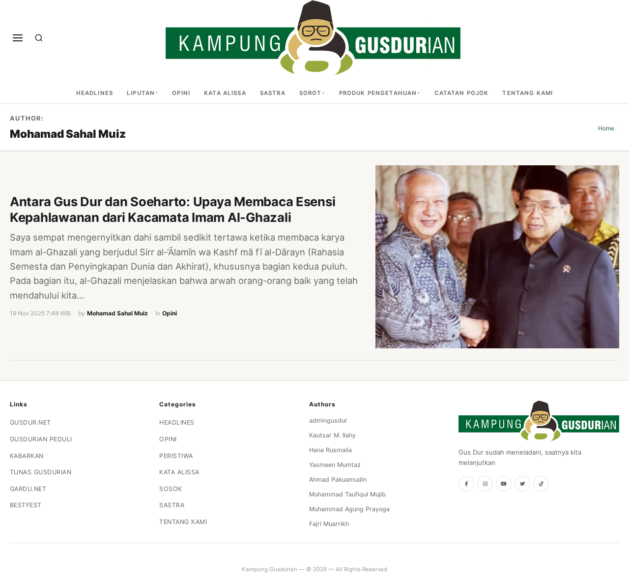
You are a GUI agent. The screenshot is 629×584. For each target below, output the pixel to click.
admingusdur (328, 420)
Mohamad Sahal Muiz (117, 313)
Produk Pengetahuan (378, 93)
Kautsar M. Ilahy (332, 435)
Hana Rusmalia (330, 450)
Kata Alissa (225, 93)
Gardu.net (28, 488)
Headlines (94, 93)
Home (606, 128)
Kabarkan (27, 456)
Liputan (141, 93)
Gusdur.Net (30, 422)
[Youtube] (504, 484)
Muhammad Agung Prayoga (349, 509)
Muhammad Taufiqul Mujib (347, 494)
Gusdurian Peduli (41, 439)
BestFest (26, 505)
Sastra (273, 93)
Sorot (310, 93)
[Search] (38, 38)
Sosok (170, 488)
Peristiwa (176, 456)
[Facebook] (466, 484)
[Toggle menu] (18, 37)
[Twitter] (522, 484)
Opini (181, 93)
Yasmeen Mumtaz (335, 464)
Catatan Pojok (461, 93)
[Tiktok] (541, 484)
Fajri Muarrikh (329, 523)
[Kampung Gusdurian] (313, 37)
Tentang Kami (527, 93)
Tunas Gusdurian (41, 472)
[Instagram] (485, 484)
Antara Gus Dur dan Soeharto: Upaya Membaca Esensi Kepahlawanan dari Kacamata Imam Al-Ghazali (172, 209)
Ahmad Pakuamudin (338, 479)
